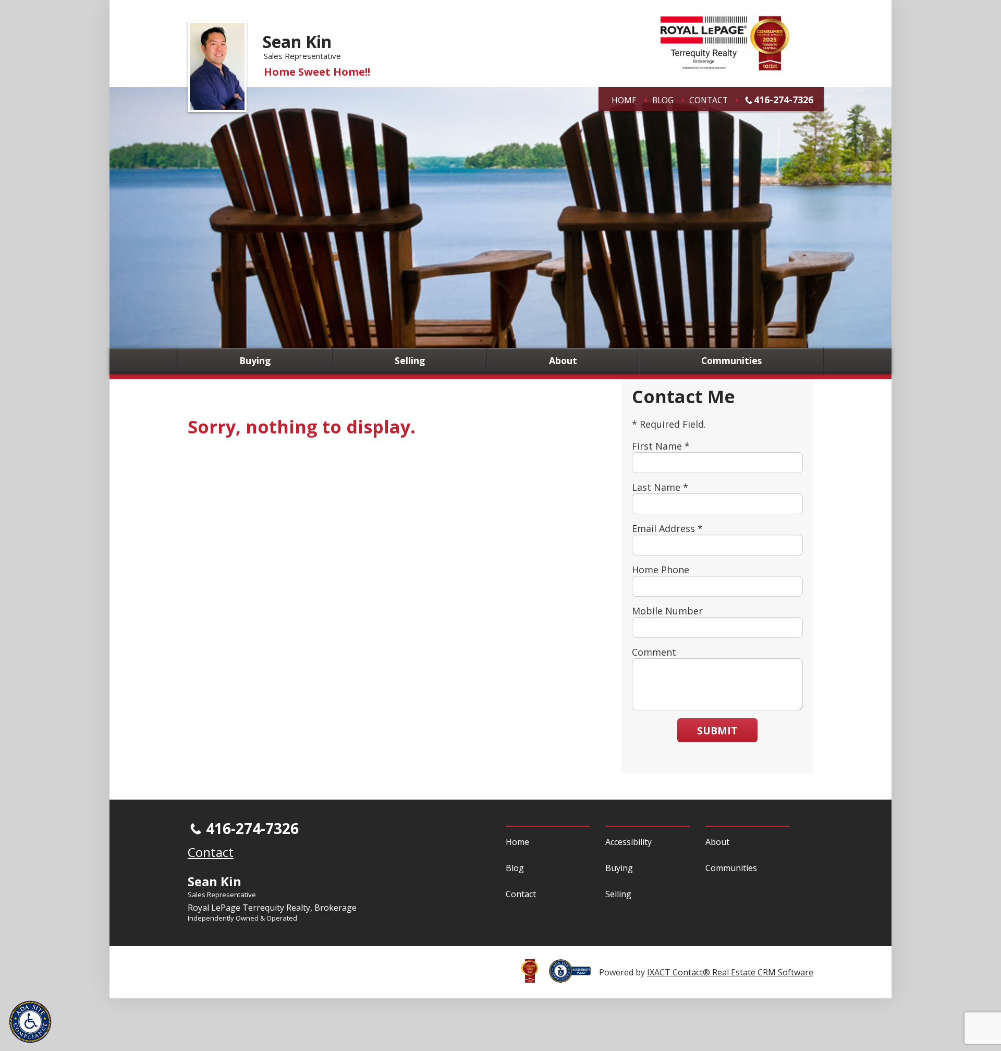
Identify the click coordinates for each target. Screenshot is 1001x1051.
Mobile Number (667, 611)
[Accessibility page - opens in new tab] (574, 977)
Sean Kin (297, 41)
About (563, 361)
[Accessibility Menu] (30, 1021)
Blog (663, 100)
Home (624, 100)
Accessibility (628, 842)
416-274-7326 (783, 99)
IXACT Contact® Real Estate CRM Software (730, 972)
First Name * (661, 446)
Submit (717, 730)
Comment (654, 652)
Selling (410, 361)
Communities (731, 361)
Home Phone (660, 569)
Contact (708, 100)
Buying (255, 361)
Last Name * (660, 487)
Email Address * (667, 528)
